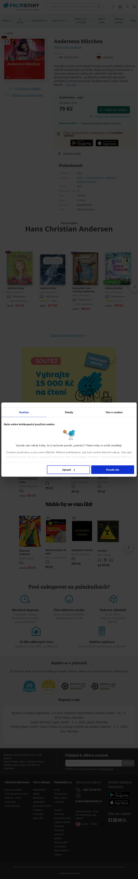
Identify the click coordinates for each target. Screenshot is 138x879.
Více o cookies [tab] (114, 412)
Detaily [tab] (69, 412)
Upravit (66, 469)
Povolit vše (112, 469)
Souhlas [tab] (24, 412)
